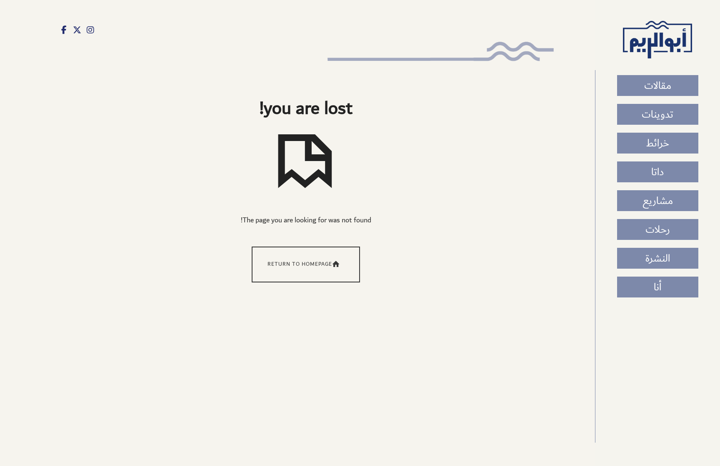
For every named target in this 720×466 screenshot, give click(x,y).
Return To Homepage (300, 264)
